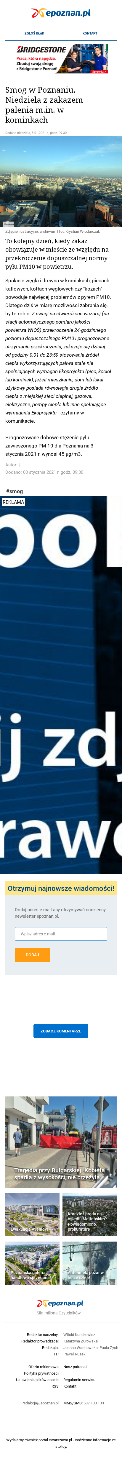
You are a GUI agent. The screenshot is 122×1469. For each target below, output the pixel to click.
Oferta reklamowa (43, 1366)
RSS (55, 1386)
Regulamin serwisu (79, 1379)
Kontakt (90, 33)
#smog (14, 491)
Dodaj (32, 955)
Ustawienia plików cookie (37, 1379)
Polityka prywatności (41, 1373)
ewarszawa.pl (60, 1439)
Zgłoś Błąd (34, 33)
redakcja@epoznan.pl (41, 1403)
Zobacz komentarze (61, 1031)
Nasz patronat (75, 1366)
